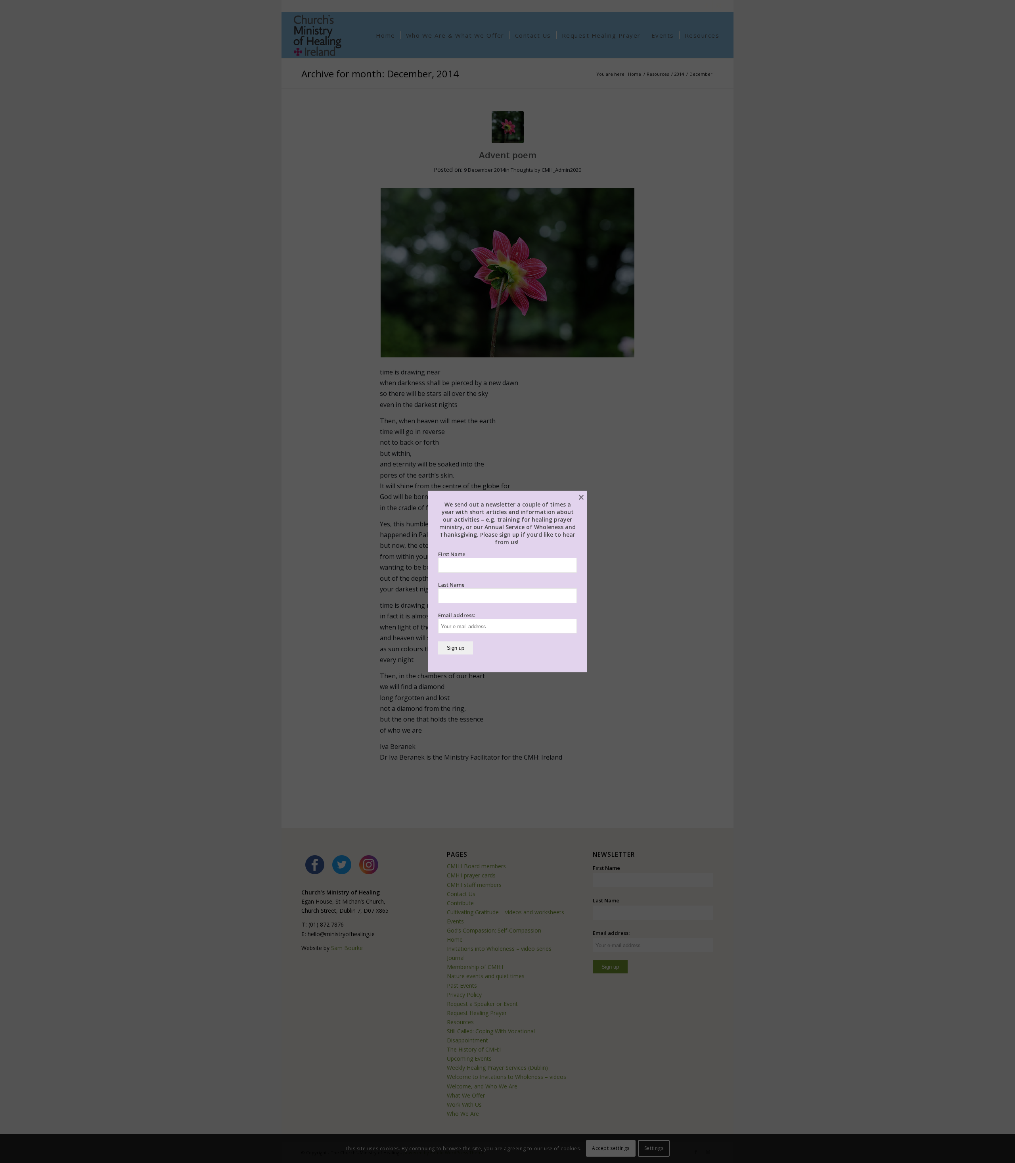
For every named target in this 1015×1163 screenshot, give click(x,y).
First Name (451, 554)
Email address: (456, 615)
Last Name (451, 584)
